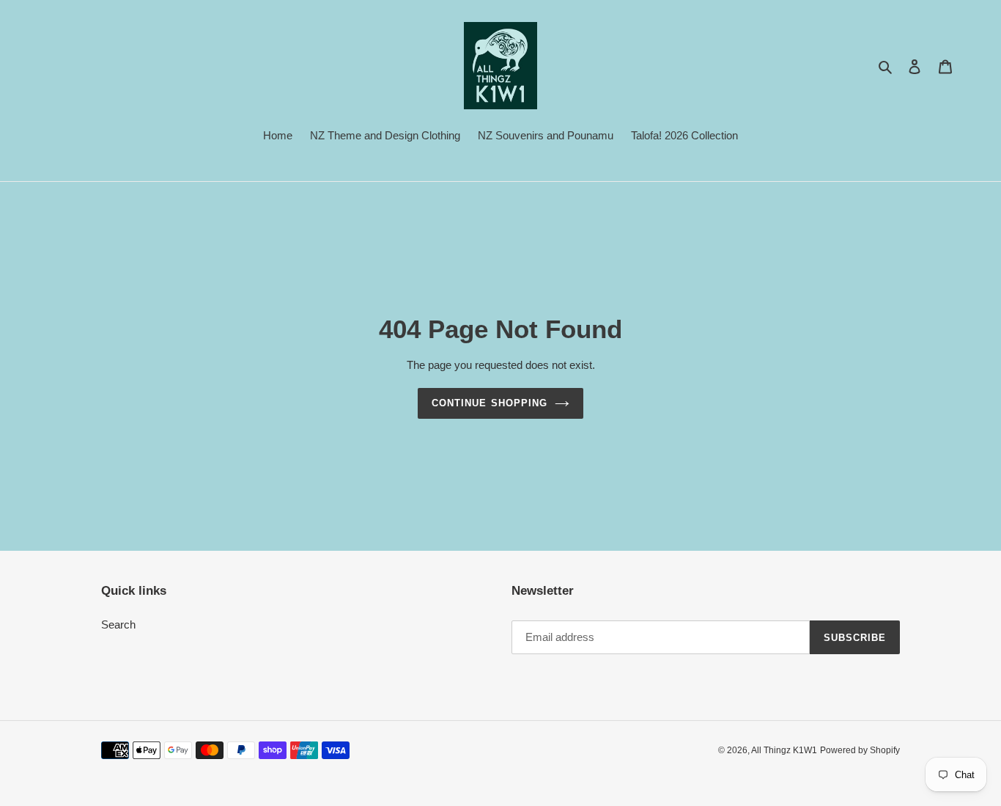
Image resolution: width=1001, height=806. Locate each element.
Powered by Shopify (860, 750)
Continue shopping (489, 403)
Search (118, 624)
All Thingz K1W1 (784, 750)
